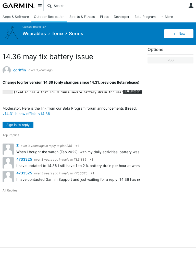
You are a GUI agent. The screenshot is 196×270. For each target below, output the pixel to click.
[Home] (18, 5)
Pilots (104, 17)
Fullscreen (132, 91)
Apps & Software (16, 17)
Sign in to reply (18, 125)
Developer (121, 17)
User (190, 5)
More (169, 17)
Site (39, 5)
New (182, 33)
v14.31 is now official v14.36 (26, 113)
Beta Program (145, 17)
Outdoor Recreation (49, 17)
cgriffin (19, 70)
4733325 (24, 159)
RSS (170, 60)
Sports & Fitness (82, 17)
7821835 (80, 159)
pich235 (66, 146)
